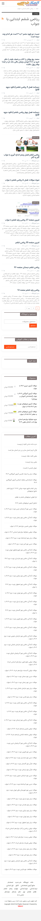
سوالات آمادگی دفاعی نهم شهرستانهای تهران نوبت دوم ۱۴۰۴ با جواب (21, 551)
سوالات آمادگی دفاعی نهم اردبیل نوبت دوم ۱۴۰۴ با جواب (21, 602)
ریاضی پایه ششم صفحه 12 (28, 290)
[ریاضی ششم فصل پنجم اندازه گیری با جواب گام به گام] (27, 143)
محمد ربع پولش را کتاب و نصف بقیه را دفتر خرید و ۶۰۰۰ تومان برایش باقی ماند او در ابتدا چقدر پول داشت (20, 62)
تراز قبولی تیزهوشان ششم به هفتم (26, 497)
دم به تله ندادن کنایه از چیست (27, 444)
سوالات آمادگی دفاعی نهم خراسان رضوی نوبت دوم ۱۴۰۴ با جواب (20, 862)
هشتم (29, 892)
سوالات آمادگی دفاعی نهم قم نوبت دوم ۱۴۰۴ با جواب (22, 712)
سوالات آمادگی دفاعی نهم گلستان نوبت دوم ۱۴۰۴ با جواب (21, 611)
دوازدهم (7, 892)
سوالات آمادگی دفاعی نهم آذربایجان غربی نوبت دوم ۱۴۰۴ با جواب (22, 744)
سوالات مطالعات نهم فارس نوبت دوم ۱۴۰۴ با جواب (21, 869)
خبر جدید (18, 882)
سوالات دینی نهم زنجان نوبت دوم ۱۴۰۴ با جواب (21, 682)
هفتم (34, 892)
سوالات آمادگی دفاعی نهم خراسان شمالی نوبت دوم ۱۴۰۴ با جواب (20, 646)
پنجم (10, 888)
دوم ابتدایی (33, 888)
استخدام (10, 882)
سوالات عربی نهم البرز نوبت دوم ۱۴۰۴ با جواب (22, 544)
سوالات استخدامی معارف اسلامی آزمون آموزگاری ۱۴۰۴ (21, 481)
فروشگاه (25, 882)
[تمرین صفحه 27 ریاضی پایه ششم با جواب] (27, 208)
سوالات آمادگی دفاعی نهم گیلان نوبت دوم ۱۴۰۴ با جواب (21, 704)
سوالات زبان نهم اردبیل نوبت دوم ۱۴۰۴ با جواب (22, 799)
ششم (5, 888)
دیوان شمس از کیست (30, 468)
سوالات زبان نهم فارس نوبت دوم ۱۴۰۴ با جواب (22, 697)
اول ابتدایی (9, 885)
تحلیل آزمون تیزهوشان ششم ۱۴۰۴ (26, 503)
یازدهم (14, 892)
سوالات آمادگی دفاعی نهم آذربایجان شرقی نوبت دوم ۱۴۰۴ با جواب (21, 654)
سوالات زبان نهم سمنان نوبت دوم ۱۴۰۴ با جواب (22, 849)
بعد (28, 308)
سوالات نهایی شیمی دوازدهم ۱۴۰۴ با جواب (23, 526)
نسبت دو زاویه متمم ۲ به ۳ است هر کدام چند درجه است (20, 35)
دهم (19, 892)
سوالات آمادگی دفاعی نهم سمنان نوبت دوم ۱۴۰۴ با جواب (21, 628)
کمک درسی (15, 901)
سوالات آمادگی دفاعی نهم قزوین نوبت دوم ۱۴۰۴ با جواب (21, 620)
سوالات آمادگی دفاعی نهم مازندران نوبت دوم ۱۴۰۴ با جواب (21, 559)
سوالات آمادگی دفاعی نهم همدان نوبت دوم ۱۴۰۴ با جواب (20, 568)
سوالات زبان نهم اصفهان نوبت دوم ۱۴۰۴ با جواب (21, 822)
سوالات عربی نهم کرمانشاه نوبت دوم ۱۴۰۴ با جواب (21, 784)
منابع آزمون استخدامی (28, 885)
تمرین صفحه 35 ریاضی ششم (27, 242)
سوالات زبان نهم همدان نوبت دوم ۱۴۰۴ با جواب (21, 804)
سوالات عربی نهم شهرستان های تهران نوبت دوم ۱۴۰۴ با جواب (21, 791)
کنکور (17, 885)
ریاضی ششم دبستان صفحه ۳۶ (26, 267)
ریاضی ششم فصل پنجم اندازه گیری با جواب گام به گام (21, 156)
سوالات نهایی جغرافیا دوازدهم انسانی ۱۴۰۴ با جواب (20, 532)
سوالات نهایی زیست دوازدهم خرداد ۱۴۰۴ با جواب (21, 837)
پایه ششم (35, 138)
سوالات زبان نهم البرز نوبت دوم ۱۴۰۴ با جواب (22, 855)
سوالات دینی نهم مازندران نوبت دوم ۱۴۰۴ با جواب (21, 757)
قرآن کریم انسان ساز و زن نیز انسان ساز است (22, 450)
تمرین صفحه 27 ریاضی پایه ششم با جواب (22, 220)
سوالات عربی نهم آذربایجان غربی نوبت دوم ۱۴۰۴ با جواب (21, 510)
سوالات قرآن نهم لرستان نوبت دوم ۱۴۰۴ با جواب (21, 769)
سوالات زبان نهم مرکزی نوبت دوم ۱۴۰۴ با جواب (22, 810)
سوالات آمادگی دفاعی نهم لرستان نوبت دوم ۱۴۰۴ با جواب (20, 721)
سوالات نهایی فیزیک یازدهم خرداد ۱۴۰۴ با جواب (21, 843)
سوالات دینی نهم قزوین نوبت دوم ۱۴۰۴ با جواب (21, 752)
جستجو (33, 325)
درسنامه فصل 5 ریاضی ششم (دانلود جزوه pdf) (22, 88)
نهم (24, 892)
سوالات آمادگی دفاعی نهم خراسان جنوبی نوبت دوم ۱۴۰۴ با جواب (20, 637)
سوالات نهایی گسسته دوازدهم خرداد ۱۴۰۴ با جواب (21, 670)
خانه (31, 882)
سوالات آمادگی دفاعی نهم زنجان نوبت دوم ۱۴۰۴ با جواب (21, 518)
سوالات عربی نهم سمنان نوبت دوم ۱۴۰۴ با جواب (21, 676)
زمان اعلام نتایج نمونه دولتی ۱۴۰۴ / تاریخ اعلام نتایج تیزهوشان (22, 489)
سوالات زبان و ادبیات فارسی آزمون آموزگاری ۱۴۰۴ (21, 474)
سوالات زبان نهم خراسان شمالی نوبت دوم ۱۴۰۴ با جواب (21, 689)
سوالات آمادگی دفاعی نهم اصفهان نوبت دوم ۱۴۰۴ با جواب (21, 585)
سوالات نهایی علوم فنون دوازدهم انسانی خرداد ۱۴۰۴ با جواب (22, 663)
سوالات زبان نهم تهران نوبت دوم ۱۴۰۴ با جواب (22, 816)
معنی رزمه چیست (31, 462)
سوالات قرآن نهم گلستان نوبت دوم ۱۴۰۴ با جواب (21, 763)
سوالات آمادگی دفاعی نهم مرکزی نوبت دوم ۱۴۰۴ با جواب (21, 577)
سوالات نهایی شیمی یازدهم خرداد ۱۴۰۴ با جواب (22, 728)
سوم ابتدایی (24, 888)
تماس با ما (20, 895)
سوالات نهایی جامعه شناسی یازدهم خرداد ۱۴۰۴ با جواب (21, 736)
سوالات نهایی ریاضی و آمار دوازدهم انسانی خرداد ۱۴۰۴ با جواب (21, 829)
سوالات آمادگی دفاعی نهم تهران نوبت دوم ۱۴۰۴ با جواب (21, 594)
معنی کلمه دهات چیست (29, 456)
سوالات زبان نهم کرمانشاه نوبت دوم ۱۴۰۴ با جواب (21, 538)
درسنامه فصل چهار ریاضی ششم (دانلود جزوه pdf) (21, 113)
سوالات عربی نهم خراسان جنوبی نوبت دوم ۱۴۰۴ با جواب (21, 777)
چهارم (16, 888)
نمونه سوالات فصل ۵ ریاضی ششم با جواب (22, 180)
